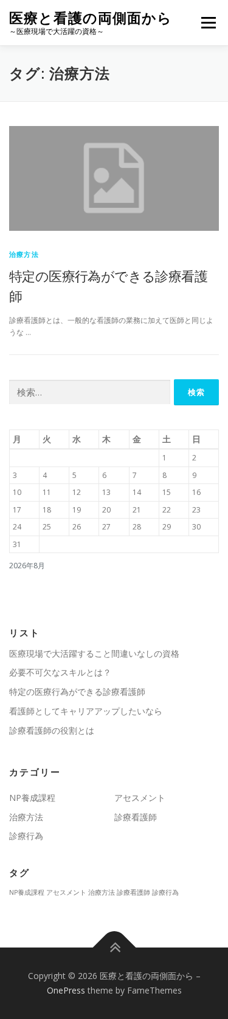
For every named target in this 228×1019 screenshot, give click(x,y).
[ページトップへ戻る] (114, 947)
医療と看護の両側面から (90, 18)
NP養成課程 (32, 797)
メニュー (208, 23)
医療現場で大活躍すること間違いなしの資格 (94, 653)
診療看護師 (135, 817)
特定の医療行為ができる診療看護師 (77, 691)
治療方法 (24, 254)
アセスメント (139, 797)
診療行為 (26, 835)
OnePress (66, 990)
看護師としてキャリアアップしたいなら (85, 711)
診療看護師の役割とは (51, 730)
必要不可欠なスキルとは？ (60, 672)
